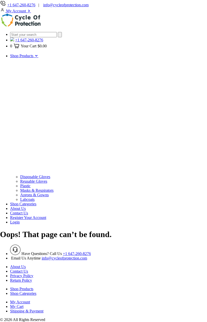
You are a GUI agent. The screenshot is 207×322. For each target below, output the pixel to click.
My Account (16, 11)
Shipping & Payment (26, 311)
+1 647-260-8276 (21, 5)
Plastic (25, 186)
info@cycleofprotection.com (66, 5)
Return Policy (21, 280)
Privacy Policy (21, 276)
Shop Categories (23, 204)
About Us (18, 208)
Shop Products (22, 56)
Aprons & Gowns (34, 195)
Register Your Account (28, 217)
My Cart (16, 306)
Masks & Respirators (37, 190)
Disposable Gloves (35, 177)
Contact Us (19, 213)
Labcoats (27, 199)
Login (15, 222)
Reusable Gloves (33, 181)
